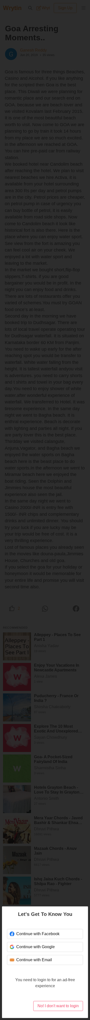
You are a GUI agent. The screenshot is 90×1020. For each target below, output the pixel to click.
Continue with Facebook (38, 934)
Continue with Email (34, 960)
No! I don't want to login (58, 1006)
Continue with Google (35, 947)
